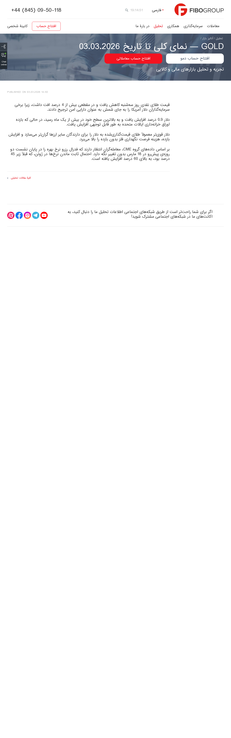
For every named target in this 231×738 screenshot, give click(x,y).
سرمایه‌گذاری (193, 26)
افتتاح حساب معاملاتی (133, 58)
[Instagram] (27, 215)
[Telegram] (35, 215)
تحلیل (158, 26)
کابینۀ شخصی (17, 26)
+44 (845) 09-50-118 (36, 10)
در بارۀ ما (142, 26)
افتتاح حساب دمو (194, 58)
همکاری (173, 26)
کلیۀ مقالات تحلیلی (21, 178)
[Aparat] (10, 215)
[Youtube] (44, 215)
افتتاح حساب (46, 26)
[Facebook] (19, 215)
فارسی (156, 10)
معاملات (213, 26)
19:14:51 (136, 10)
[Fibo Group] (199, 9)
